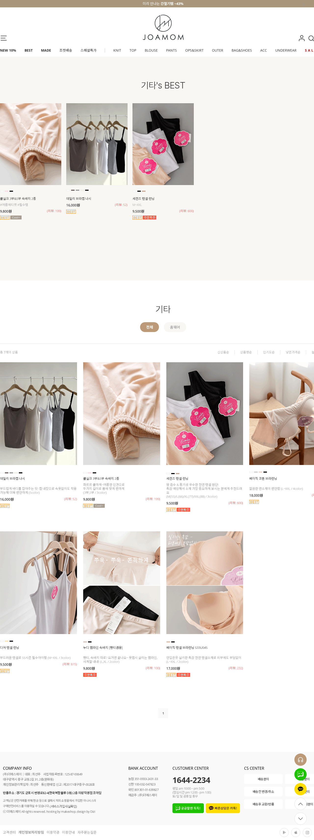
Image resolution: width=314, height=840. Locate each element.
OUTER (217, 50)
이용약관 (53, 832)
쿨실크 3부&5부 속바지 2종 (18, 198)
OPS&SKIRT (194, 50)
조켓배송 (65, 50)
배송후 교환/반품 (263, 804)
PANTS (171, 50)
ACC (263, 50)
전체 (149, 327)
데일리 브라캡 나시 (78, 198)
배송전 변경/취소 (263, 791)
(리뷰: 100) (153, 668)
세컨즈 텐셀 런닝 (143, 198)
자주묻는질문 (87, 832)
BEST (29, 50)
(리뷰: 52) (121, 205)
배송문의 (263, 779)
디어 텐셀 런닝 (9, 647)
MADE (46, 50)
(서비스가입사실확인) (63, 806)
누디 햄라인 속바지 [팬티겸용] (103, 647)
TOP (133, 50)
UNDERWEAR (286, 50)
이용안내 (68, 832)
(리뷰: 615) (70, 664)
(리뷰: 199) (54, 211)
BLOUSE (151, 50)
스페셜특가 (88, 50)
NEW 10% (8, 50)
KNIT (117, 50)
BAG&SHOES (242, 50)
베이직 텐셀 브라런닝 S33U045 (187, 647)
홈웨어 (175, 327)
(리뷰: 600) (186, 211)
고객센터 (9, 832)
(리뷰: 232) (236, 668)
